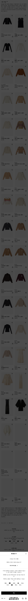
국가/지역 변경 (13, 565)
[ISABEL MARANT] (14, 598)
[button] (23, 598)
